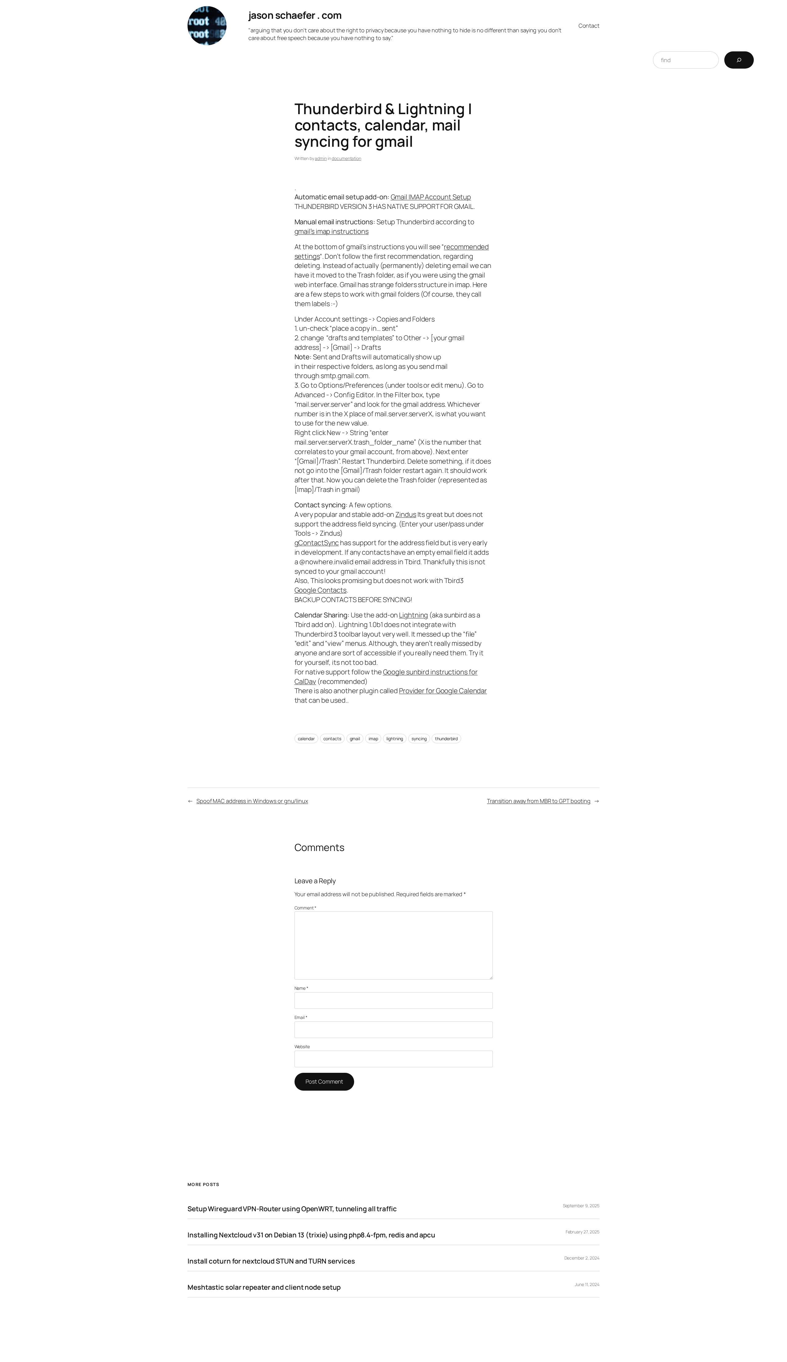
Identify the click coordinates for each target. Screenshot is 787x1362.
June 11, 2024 (587, 1284)
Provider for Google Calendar (443, 690)
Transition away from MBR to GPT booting (539, 801)
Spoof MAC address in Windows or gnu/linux (252, 801)
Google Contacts (321, 590)
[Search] (739, 60)
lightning (394, 738)
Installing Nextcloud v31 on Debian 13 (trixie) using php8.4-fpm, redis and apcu (311, 1235)
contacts (332, 738)
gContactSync (317, 542)
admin (321, 158)
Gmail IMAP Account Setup (431, 197)
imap (373, 738)
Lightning (413, 615)
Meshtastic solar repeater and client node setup (264, 1287)
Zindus (405, 514)
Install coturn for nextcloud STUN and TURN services (271, 1261)
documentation (346, 158)
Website (302, 1046)
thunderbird (446, 738)
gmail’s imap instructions (332, 231)
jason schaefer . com (295, 15)
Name (301, 988)
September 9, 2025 (581, 1205)
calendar (306, 738)
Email (301, 1017)
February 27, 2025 (582, 1232)
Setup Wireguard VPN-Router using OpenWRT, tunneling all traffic (292, 1208)
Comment (305, 908)
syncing (419, 738)
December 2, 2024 (581, 1258)
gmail (355, 738)
